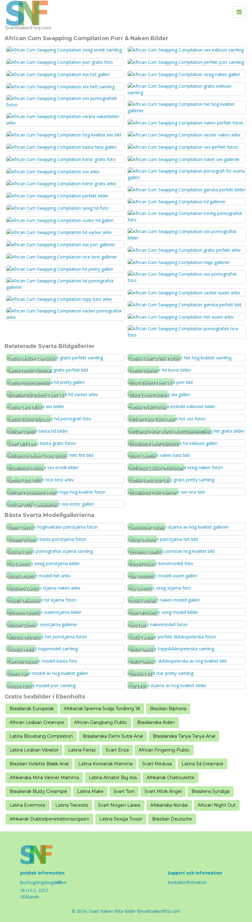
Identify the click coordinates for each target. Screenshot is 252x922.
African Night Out (217, 805)
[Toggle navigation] (239, 12)
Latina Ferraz (82, 750)
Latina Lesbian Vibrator (34, 750)
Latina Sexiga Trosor (120, 819)
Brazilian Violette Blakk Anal (39, 764)
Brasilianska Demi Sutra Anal (113, 736)
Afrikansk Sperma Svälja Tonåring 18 (102, 708)
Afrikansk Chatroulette (171, 777)
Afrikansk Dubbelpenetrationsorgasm (49, 819)
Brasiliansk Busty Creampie (38, 791)
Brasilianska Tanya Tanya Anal (184, 736)
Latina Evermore (27, 805)
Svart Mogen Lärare (119, 805)
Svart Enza (117, 750)
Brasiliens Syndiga (210, 791)
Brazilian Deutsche (172, 819)
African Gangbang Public (100, 722)
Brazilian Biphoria (168, 708)
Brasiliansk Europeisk (32, 708)
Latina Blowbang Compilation (41, 736)
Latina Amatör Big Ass (113, 777)
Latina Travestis (71, 805)
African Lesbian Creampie (37, 722)
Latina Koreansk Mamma (105, 764)
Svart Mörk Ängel (163, 791)
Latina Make (90, 791)
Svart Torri (124, 791)
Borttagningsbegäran (41, 882)
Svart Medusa (157, 764)
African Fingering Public (164, 750)
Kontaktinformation (187, 882)
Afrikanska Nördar (169, 805)
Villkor (61, 882)
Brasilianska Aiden (156, 722)
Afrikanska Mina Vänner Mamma (44, 777)
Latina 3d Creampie (202, 764)
